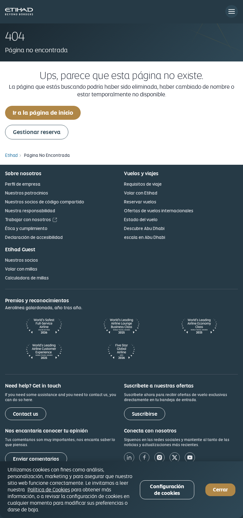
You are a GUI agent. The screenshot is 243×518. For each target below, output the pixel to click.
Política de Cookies (49, 489)
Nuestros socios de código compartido (44, 202)
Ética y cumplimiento (26, 228)
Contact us (25, 414)
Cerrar (220, 489)
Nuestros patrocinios (26, 193)
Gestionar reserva (36, 132)
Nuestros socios (21, 260)
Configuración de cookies (167, 489)
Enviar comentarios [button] (36, 459)
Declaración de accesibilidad (34, 237)
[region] (121, 489)
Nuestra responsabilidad (30, 211)
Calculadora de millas (27, 278)
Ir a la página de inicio (43, 112)
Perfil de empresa (22, 184)
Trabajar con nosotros (28, 219)
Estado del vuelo (141, 219)
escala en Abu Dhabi (144, 237)
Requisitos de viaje (143, 184)
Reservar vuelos (140, 202)
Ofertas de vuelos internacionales (158, 211)
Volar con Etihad (140, 193)
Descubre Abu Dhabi (144, 228)
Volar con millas (21, 269)
